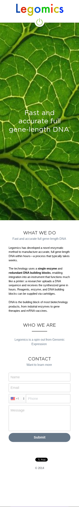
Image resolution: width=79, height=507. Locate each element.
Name (15, 377)
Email (15, 388)
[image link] (39, 21)
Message (18, 410)
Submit (39, 437)
